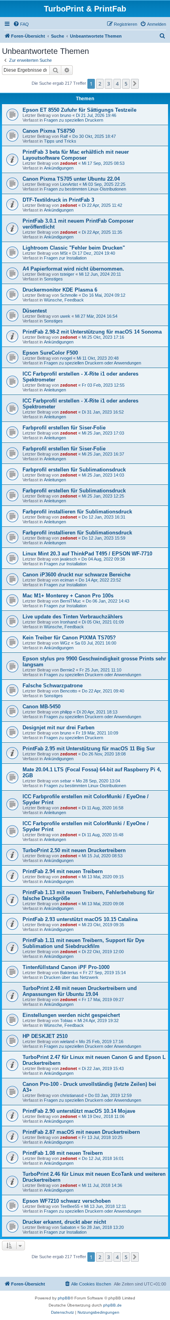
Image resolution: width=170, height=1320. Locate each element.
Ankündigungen (59, 168)
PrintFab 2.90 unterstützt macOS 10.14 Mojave (79, 1111)
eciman (67, 580)
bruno (65, 115)
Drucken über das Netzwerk (71, 977)
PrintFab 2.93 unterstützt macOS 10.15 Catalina (80, 919)
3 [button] (108, 83)
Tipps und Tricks (60, 141)
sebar (65, 780)
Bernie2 (67, 670)
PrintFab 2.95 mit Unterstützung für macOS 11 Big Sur (89, 749)
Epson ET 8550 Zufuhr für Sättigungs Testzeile (79, 110)
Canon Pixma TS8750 (49, 131)
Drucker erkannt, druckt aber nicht (64, 1222)
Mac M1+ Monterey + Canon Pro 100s (68, 596)
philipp (66, 712)
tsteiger (67, 274)
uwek (65, 316)
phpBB (64, 1298)
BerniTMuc (70, 601)
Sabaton (68, 1227)
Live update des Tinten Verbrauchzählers (73, 617)
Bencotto (68, 691)
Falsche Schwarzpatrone (53, 686)
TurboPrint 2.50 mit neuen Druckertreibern (74, 850)
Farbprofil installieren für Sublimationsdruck (77, 512)
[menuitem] (21, 24)
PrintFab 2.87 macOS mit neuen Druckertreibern (81, 1132)
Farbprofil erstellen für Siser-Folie (64, 428)
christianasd (71, 1095)
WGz (65, 643)
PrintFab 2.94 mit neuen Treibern (63, 871)
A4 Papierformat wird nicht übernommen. (73, 269)
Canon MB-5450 (41, 707)
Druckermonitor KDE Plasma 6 (60, 290)
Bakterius (69, 972)
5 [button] (126, 83)
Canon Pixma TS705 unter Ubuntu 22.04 (71, 179)
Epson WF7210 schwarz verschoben (67, 1201)
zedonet (68, 163)
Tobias (66, 1020)
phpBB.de (112, 1305)
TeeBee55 (69, 1206)
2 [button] (99, 83)
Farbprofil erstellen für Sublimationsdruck (74, 470)
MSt (64, 253)
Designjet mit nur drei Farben (58, 728)
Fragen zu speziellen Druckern (73, 120)
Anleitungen (55, 389)
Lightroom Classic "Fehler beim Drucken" (74, 248)
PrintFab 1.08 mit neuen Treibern (63, 1153)
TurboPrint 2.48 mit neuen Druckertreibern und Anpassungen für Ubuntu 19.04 (80, 991)
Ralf (64, 136)
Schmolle (68, 295)
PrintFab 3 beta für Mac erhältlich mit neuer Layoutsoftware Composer (76, 155)
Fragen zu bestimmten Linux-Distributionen (85, 189)
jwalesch (68, 559)
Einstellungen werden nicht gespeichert (71, 1015)
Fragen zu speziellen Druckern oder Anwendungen (92, 363)
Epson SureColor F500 (50, 353)
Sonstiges (53, 279)
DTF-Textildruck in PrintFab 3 (58, 200)
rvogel (66, 358)
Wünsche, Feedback (64, 300)
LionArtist (69, 184)
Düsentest (35, 311)
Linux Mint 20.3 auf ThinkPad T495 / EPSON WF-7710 (87, 554)
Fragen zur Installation (65, 258)
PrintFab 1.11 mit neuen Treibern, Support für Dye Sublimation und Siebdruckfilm (83, 943)
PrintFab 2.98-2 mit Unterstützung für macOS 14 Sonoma (92, 332)
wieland (67, 1041)
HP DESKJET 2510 (45, 1036)
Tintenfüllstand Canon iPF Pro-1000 (66, 967)
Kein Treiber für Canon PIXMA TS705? (69, 638)
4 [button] (117, 83)
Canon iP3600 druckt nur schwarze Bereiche (76, 575)
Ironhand (68, 622)
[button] (135, 83)
